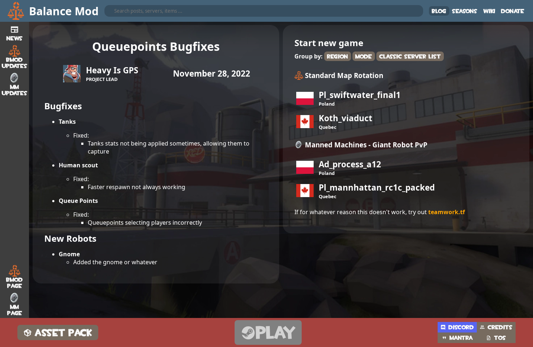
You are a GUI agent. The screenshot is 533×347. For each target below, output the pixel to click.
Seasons (465, 11)
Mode (363, 56)
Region (337, 56)
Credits (500, 327)
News (15, 38)
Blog (439, 11)
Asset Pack (63, 332)
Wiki (489, 11)
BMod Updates (15, 63)
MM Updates (15, 90)
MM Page (14, 310)
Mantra (461, 338)
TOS (500, 338)
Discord (461, 327)
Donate (512, 11)
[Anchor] (38, 104)
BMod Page (14, 283)
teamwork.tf (446, 212)
